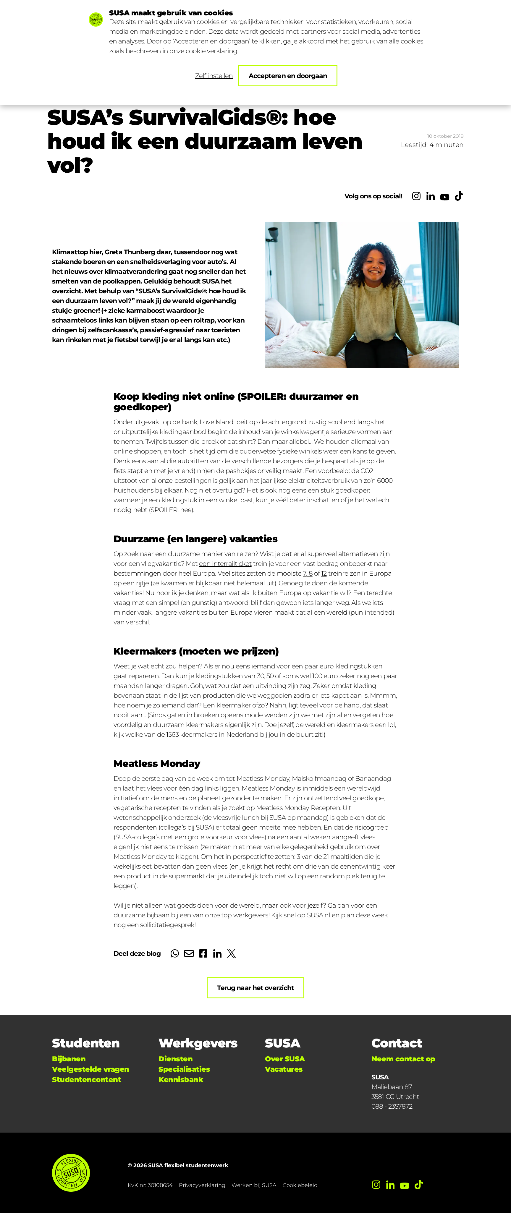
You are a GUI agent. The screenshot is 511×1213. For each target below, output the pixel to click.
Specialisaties (184, 1069)
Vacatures (284, 1069)
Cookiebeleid (300, 1185)
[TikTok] (459, 196)
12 (323, 573)
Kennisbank (181, 1079)
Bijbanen (68, 1059)
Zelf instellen (214, 76)
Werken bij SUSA (254, 1185)
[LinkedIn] (430, 196)
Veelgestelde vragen (90, 1069)
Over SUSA (285, 1059)
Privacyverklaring (202, 1185)
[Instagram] (416, 196)
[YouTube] (444, 196)
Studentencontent (86, 1079)
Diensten (176, 1059)
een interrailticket (225, 564)
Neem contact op (403, 1059)
